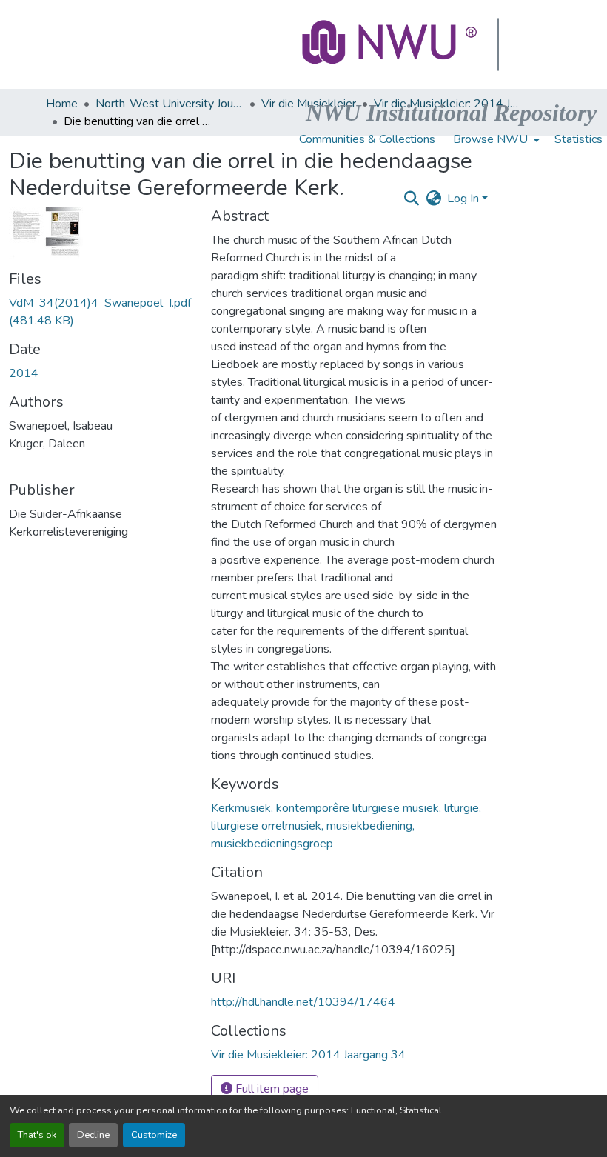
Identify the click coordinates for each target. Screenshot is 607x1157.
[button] (391, 44)
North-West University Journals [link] (169, 104)
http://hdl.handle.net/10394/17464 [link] (303, 1002)
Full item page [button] (270, 1089)
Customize (154, 1134)
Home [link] (62, 104)
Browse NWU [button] (490, 139)
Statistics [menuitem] (578, 139)
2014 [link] (23, 373)
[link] (101, 312)
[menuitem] (495, 139)
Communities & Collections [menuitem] (367, 139)
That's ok (37, 1134)
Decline (93, 1134)
